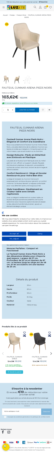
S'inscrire (43, 2)
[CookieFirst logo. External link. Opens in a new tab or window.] (3, 213)
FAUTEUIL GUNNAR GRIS (39, 358)
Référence (5, 93)
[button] (6, 447)
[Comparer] (24, 335)
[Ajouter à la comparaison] (49, 110)
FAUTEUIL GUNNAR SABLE (14, 358)
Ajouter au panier (27, 110)
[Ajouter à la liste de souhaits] (43, 110)
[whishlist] (50, 7)
